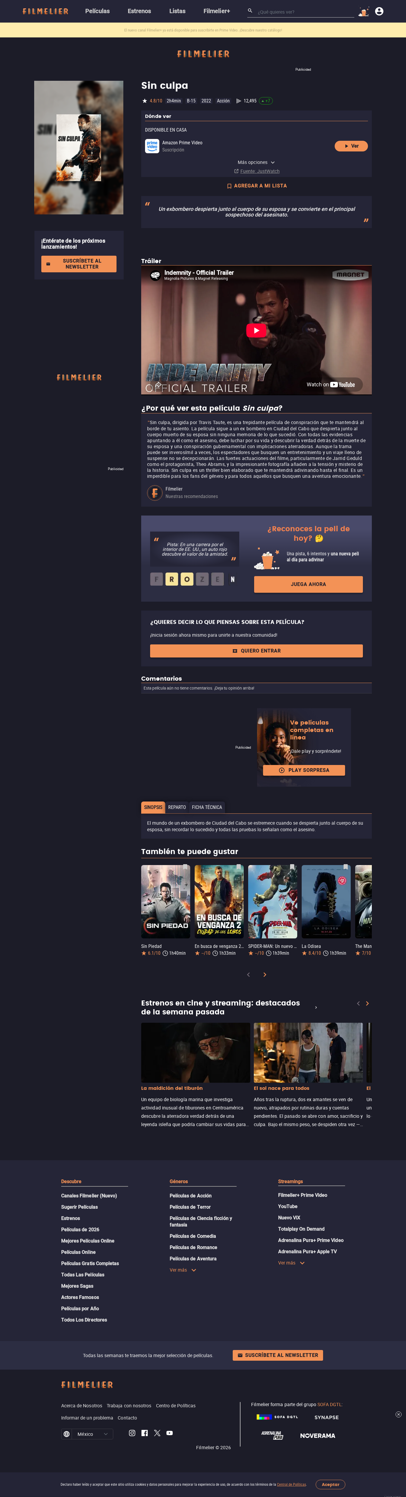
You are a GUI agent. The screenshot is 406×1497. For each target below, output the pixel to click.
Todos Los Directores (84, 1320)
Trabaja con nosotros (129, 1405)
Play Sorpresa (309, 770)
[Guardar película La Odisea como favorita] (345, 866)
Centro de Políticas (176, 1405)
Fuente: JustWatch (260, 171)
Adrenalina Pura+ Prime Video (311, 1240)
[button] (106, 1434)
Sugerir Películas (79, 1207)
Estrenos (70, 1218)
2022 (206, 101)
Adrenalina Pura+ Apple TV (307, 1251)
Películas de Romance (194, 1247)
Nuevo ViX (289, 1218)
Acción (223, 101)
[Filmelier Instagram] (132, 1434)
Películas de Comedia (193, 1236)
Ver (355, 146)
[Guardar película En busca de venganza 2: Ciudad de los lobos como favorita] (238, 866)
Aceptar (330, 1484)
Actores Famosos (80, 1297)
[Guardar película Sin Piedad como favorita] (185, 866)
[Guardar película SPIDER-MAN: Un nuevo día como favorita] (292, 866)
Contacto (127, 1417)
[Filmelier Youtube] (169, 1434)
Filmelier (174, 489)
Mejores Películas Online (88, 1241)
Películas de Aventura (193, 1259)
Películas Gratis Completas (90, 1263)
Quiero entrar (261, 651)
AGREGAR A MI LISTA (260, 186)
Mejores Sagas (77, 1286)
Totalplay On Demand (301, 1229)
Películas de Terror (190, 1207)
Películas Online (78, 1252)
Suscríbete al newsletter (82, 264)
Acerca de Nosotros (81, 1405)
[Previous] (248, 975)
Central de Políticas (291, 1484)
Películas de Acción (191, 1196)
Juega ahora (308, 584)
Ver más (178, 1270)
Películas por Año (80, 1308)
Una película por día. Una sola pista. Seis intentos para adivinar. (174, 30)
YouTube (288, 1206)
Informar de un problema (87, 1417)
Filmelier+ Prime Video (303, 1195)
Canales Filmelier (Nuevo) (89, 1196)
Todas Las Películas (83, 1275)
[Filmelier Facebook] (144, 1434)
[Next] (264, 975)
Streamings (290, 1181)
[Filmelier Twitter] (157, 1434)
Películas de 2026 (80, 1229)
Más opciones (252, 162)
